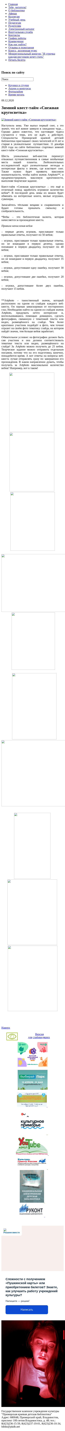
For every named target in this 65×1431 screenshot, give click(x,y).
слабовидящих (41, 1037)
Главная (13, 4)
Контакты (14, 35)
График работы (17, 38)
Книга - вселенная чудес (22, 50)
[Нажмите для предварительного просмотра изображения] (28, 119)
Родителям (14, 25)
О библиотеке (16, 10)
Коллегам (14, 16)
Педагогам (14, 22)
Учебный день (16, 19)
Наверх (5, 1027)
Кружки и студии (18, 85)
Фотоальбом (15, 91)
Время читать (16, 94)
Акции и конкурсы (19, 88)
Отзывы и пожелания (21, 47)
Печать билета (16, 59)
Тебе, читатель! (17, 7)
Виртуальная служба (20, 32)
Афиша (12, 13)
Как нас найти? (17, 44)
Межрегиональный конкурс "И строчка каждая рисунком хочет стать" (31, 55)
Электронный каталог (21, 28)
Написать (27, 1309)
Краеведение (16, 41)
